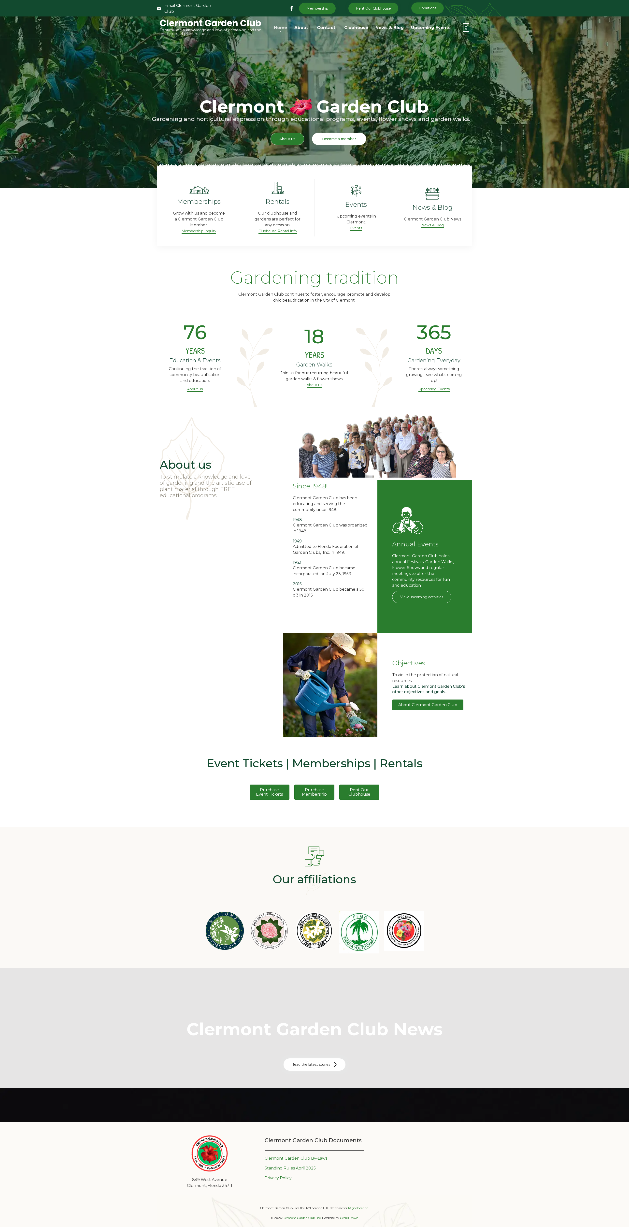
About (301, 27)
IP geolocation (358, 1208)
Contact (326, 27)
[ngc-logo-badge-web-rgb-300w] (225, 949)
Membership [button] (317, 8)
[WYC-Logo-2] (359, 952)
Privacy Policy (278, 1178)
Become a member (339, 139)
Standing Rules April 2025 (290, 1168)
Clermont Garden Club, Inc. (301, 1218)
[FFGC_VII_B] (404, 949)
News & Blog (389, 27)
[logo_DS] (270, 949)
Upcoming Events (431, 27)
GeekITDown (349, 1218)
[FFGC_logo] (314, 949)
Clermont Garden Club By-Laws (296, 1158)
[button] (373, 8)
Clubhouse (356, 27)
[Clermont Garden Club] (209, 1170)
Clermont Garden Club (210, 23)
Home (280, 27)
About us (287, 139)
